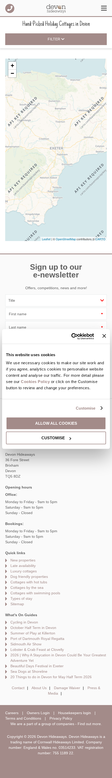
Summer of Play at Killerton (32, 633)
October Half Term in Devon (33, 628)
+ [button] (12, 65)
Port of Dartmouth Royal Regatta (37, 639)
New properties (22, 560)
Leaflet (46, 239)
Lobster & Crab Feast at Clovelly (37, 649)
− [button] (12, 73)
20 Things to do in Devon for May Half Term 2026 (51, 677)
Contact (18, 688)
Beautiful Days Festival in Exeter (37, 666)
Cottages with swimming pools (35, 593)
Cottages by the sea (26, 587)
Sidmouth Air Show (25, 644)
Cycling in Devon (24, 622)
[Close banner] (104, 336)
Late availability (23, 566)
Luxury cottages (23, 571)
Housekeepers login (74, 713)
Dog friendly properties (29, 577)
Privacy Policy (60, 718)
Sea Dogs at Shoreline (28, 671)
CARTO (100, 239)
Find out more (89, 724)
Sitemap (17, 604)
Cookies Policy (35, 381)
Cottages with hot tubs (28, 582)
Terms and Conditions (23, 718)
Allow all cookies (56, 423)
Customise (86, 408)
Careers (11, 713)
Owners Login (38, 713)
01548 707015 (9, 8)
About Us (39, 688)
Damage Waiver (67, 688)
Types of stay (21, 598)
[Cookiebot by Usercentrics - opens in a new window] (71, 336)
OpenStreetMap (66, 239)
